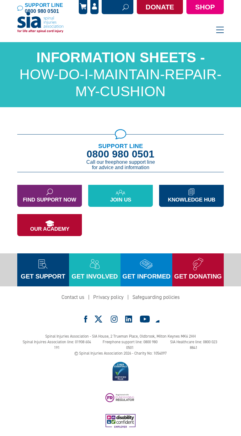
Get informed (146, 276)
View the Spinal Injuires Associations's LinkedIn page (128, 319)
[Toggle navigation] (220, 29)
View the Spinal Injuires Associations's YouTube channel (145, 319)
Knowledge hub (191, 200)
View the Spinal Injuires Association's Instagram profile (114, 319)
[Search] (125, 7)
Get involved (95, 276)
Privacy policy (108, 297)
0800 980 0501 (120, 154)
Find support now (49, 200)
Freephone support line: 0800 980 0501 (130, 344)
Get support (43, 276)
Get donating (198, 276)
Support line (44, 8)
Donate (160, 7)
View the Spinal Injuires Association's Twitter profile (98, 319)
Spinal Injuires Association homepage (40, 22)
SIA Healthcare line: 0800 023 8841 (193, 344)
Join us (120, 200)
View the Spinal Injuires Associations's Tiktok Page (157, 319)
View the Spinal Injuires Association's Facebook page (85, 319)
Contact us (73, 297)
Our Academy (49, 229)
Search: (110, 7)
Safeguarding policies (156, 297)
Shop (205, 7)
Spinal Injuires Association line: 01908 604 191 (57, 344)
